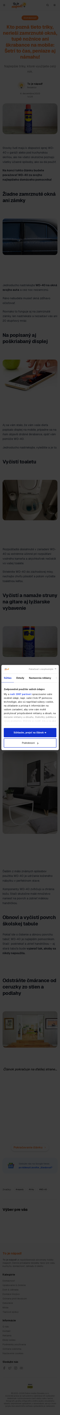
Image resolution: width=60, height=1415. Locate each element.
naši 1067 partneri (20, 694)
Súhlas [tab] (8, 678)
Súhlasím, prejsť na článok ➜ (30, 732)
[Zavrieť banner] (42, 669)
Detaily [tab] (20, 678)
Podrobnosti (28, 743)
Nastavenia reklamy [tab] (40, 678)
